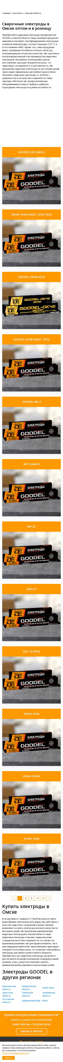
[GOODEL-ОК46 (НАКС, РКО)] (31, 390)
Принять (8, 1058)
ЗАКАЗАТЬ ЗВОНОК (31, 1031)
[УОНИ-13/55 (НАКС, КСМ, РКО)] (31, 265)
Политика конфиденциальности (15, 1053)
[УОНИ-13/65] (31, 890)
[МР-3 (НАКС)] (31, 515)
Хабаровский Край (31, 1000)
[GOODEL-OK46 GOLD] (31, 328)
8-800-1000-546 (21, 1024)
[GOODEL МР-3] (31, 453)
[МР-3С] (31, 578)
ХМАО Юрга (48, 987)
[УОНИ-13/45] (31, 765)
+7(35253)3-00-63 (40, 1024)
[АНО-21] (31, 640)
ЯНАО (45, 1000)
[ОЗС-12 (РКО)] (31, 702)
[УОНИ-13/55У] (31, 827)
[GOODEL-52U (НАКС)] (31, 203)
